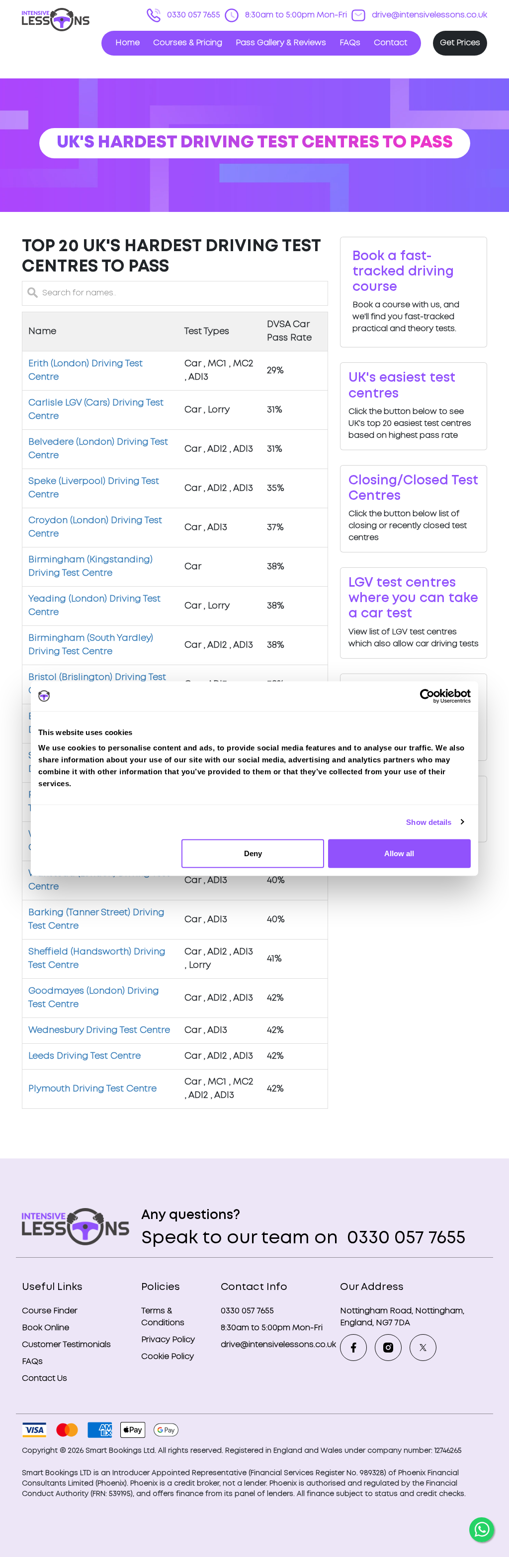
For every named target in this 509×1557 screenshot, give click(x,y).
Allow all (399, 853)
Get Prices (460, 43)
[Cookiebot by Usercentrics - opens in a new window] (427, 695)
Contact (390, 43)
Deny (253, 853)
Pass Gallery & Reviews (281, 43)
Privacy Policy (168, 1340)
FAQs (349, 43)
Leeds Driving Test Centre (84, 1056)
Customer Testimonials (66, 1345)
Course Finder (50, 1311)
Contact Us (44, 1378)
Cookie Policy (167, 1356)
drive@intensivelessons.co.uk (428, 15)
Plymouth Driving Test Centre (92, 1089)
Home (127, 43)
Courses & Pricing (187, 43)
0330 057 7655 (192, 15)
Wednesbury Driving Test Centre (99, 1030)
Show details (428, 821)
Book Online (45, 1328)
